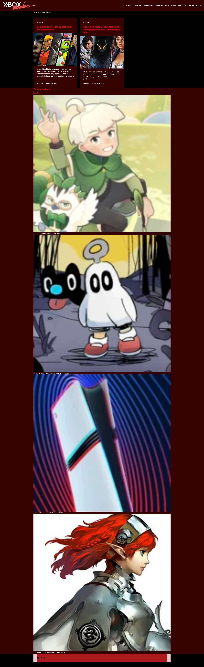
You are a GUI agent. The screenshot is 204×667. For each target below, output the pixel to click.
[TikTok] (196, 5)
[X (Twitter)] (190, 5)
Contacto (182, 5)
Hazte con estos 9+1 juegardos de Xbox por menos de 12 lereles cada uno (101, 30)
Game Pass (159, 5)
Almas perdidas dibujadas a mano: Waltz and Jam (52, 373)
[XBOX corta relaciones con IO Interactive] (102, 582)
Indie (167, 5)
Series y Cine (148, 5)
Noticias (129, 5)
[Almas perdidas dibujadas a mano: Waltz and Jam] (102, 303)
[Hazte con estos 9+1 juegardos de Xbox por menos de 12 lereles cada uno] (102, 52)
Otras (173, 5)
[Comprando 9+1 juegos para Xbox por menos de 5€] (55, 49)
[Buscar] (200, 5)
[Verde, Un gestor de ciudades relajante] (102, 163)
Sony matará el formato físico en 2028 (48, 513)
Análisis (138, 5)
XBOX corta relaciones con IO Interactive (49, 652)
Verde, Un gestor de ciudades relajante (48, 234)
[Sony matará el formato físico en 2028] (102, 443)
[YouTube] (193, 5)
